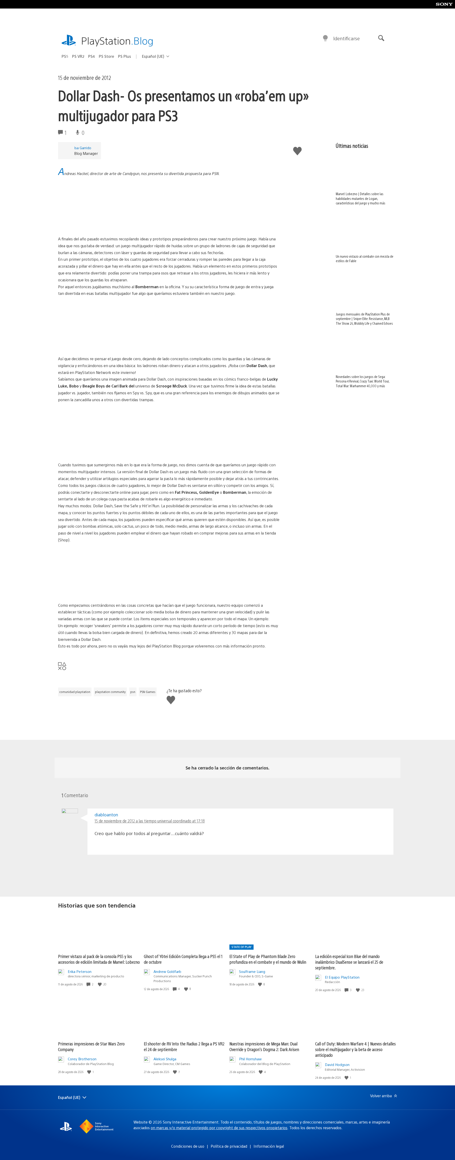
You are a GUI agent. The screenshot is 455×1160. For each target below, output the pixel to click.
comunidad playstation (74, 692)
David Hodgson (337, 1064)
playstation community (110, 692)
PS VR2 (78, 56)
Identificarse (346, 38)
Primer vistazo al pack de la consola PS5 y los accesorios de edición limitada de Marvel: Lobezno (99, 959)
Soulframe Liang (252, 971)
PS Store (106, 56)
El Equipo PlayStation (342, 977)
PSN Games (147, 692)
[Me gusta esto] (100, 984)
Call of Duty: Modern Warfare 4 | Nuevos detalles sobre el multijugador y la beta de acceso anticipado (355, 1049)
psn (132, 692)
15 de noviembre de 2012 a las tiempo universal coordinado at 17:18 (150, 820)
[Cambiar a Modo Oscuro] (325, 38)
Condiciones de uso (187, 1146)
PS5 (65, 56)
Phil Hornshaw (250, 1059)
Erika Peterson (79, 971)
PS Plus (124, 56)
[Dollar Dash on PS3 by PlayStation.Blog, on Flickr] (168, 222)
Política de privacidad (229, 1146)
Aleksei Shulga (165, 1059)
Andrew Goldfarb (167, 971)
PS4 (91, 56)
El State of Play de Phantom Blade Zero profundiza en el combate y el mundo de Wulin (267, 959)
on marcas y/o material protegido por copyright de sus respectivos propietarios (219, 1127)
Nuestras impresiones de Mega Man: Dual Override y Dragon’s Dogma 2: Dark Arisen (264, 1046)
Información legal (269, 1146)
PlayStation (117, 40)
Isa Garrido (82, 147)
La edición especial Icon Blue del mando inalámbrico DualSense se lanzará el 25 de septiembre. (349, 961)
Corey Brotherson (82, 1059)
